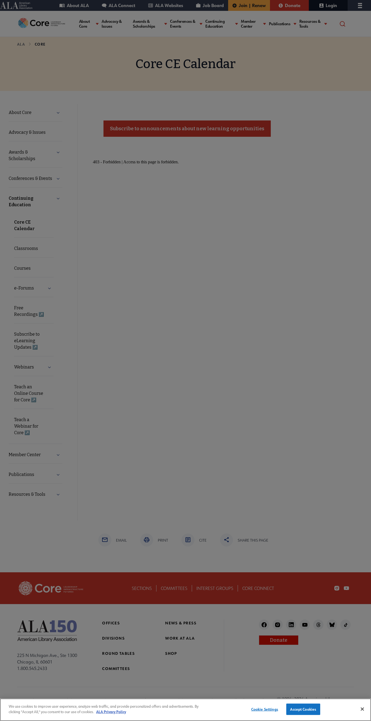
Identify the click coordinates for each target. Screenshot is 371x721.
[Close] (362, 709)
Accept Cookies (303, 709)
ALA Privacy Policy (111, 711)
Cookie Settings (264, 709)
